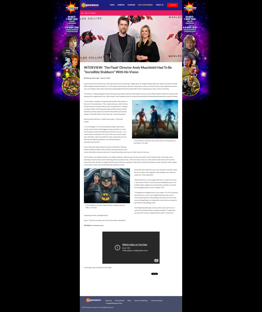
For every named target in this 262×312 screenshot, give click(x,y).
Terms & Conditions (141, 300)
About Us (109, 300)
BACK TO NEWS (88, 13)
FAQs (129, 300)
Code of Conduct (157, 300)
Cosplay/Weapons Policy (114, 303)
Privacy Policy (119, 300)
